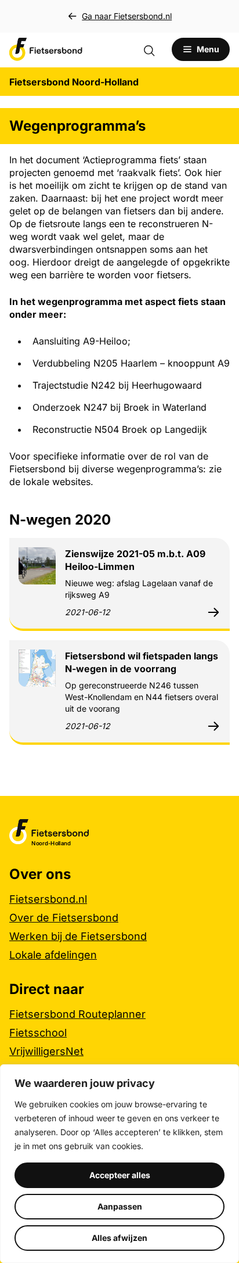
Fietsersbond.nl (48, 899)
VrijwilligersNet (46, 1051)
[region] (119, 1163)
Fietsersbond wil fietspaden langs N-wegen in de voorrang (141, 662)
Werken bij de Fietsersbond (78, 936)
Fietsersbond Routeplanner (77, 1014)
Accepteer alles (119, 1175)
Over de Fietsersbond (63, 918)
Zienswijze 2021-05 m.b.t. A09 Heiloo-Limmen (135, 560)
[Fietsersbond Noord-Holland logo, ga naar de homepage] (45, 49)
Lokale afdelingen (53, 955)
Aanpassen (119, 1206)
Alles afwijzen (119, 1238)
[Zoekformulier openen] (155, 49)
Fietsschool (38, 1033)
